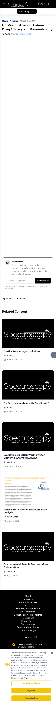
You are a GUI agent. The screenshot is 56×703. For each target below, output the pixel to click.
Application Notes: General (15, 298)
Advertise (28, 599)
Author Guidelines (28, 602)
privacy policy (10, 288)
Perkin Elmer (12, 517)
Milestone (11, 462)
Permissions (28, 617)
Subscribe (41, 280)
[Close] (52, 653)
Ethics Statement (28, 611)
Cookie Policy (23, 678)
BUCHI (9, 355)
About (28, 596)
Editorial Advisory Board (28, 608)
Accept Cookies (31, 698)
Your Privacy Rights (28, 630)
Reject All (31, 690)
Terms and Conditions (28, 627)
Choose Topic (25, 11)
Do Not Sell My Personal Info (28, 614)
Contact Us (28, 605)
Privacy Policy (28, 621)
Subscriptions (28, 624)
